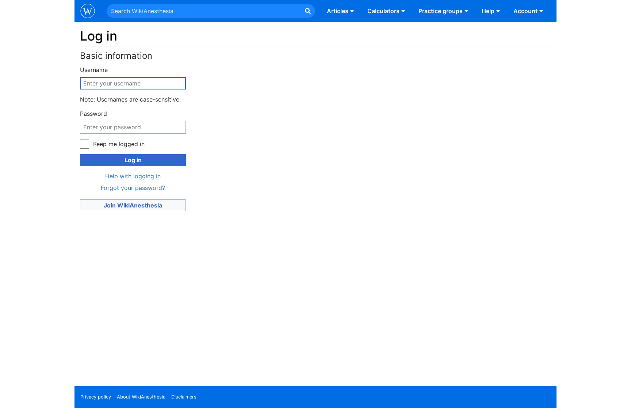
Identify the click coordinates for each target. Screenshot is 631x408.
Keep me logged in (119, 144)
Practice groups (440, 11)
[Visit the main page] (87, 11)
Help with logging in (133, 176)
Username (94, 69)
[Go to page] (308, 11)
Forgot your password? (133, 187)
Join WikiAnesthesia (133, 205)
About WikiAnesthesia (141, 397)
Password (93, 113)
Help (488, 11)
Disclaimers (183, 397)
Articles (337, 11)
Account (525, 11)
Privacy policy (95, 397)
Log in (133, 160)
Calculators (383, 11)
